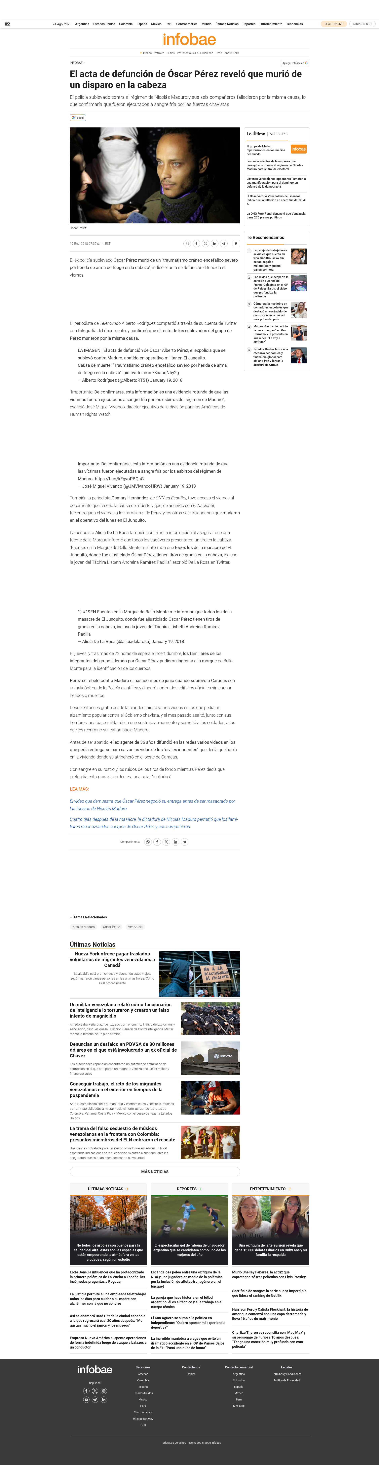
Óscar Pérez (111, 927)
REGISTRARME (333, 23)
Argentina (82, 24)
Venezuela (135, 927)
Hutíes (171, 53)
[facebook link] (86, 1391)
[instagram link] (104, 1391)
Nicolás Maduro (83, 927)
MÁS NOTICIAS (155, 1171)
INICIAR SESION (362, 23)
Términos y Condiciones (286, 1374)
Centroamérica (187, 24)
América (143, 1374)
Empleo (191, 1374)
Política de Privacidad (287, 1380)
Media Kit (239, 1405)
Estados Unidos (104, 24)
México (156, 24)
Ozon (219, 53)
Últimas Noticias (227, 24)
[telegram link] (95, 1399)
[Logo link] (189, 39)
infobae (76, 63)
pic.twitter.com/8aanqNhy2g (151, 372)
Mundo (206, 24)
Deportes (249, 24)
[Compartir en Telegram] (224, 243)
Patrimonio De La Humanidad (195, 53)
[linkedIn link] (104, 1399)
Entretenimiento (270, 24)
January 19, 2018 (166, 380)
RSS (143, 1425)
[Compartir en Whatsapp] (187, 243)
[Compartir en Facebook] (196, 243)
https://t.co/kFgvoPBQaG (119, 478)
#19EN (89, 611)
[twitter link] (95, 1391)
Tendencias (294, 24)
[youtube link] (86, 1399)
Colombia (126, 24)
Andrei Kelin (231, 53)
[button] (7, 24)
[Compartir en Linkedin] (214, 243)
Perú (169, 24)
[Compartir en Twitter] (205, 243)
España (142, 24)
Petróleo (159, 53)
